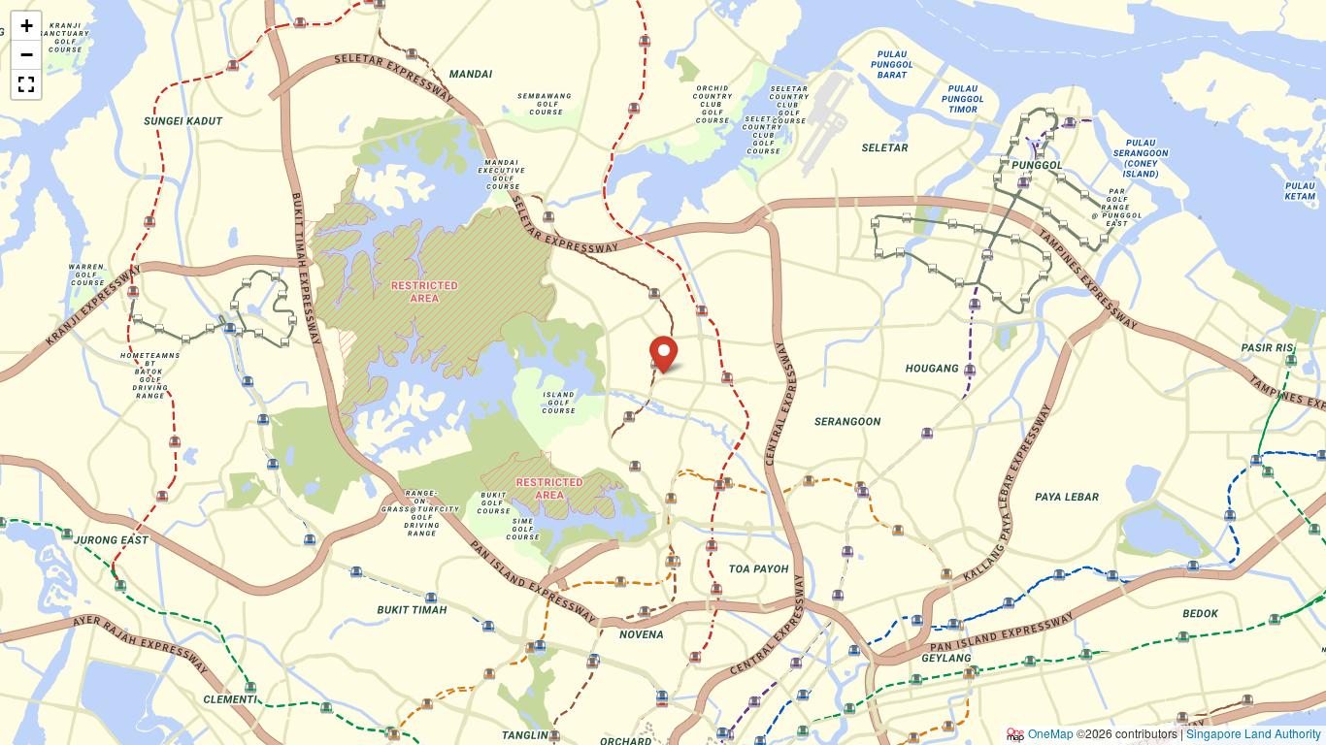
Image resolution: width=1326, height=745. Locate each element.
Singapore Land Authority (1253, 733)
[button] (663, 353)
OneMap (1051, 733)
